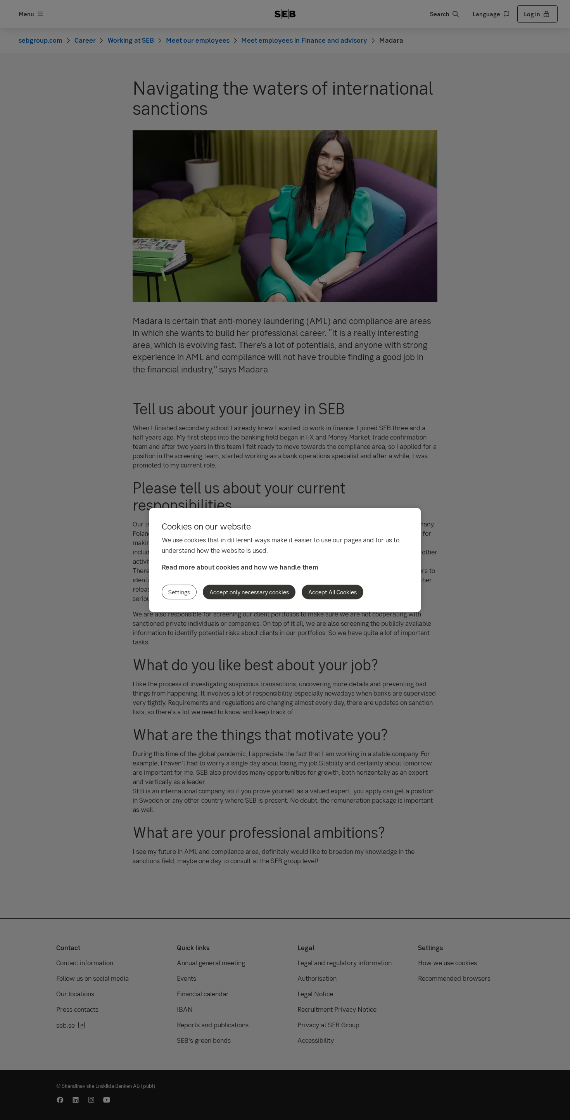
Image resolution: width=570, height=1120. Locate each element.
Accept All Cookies (332, 592)
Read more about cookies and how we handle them (240, 567)
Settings (179, 592)
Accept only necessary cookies (249, 592)
